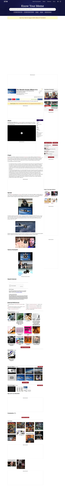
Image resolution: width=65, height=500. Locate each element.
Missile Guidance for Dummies (19, 304)
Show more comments (25, 417)
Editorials (49, 1)
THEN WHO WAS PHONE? (20, 334)
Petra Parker (46, 196)
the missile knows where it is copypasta (40, 136)
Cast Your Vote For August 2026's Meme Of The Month (32, 17)
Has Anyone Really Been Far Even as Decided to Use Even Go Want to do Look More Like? (19, 322)
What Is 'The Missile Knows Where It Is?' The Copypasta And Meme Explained (28, 103)
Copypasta (38, 124)
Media (43, 1)
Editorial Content (48, 12)
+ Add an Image (40, 385)
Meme (40, 120)
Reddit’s (20, 215)
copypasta (38, 132)
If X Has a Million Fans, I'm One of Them (36, 344)
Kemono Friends (46, 203)
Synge (47, 148)
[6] (16, 218)
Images (37, 12)
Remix (40, 124)
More (54, 1)
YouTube (38, 128)
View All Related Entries (25, 347)
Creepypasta (28, 320)
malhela (23, 94)
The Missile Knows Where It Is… (33, 304)
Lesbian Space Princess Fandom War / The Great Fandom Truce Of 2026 (54, 108)
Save (14, 99)
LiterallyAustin (26, 93)
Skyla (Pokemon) (53, 196)
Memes (41, 12)
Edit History (55, 142)
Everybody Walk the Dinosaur (28, 344)
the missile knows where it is (32, 305)
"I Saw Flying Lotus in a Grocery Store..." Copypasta (11, 344)
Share (10, 99)
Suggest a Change (48, 142)
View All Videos (25, 382)
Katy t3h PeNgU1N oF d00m (28, 334)
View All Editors (51, 157)
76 (40, 91)
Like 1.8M (40, 99)
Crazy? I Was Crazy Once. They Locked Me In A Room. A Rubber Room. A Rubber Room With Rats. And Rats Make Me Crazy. (36, 322)
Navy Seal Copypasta (11, 320)
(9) (50, 145)
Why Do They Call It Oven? (20, 344)
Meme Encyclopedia (36, 1)
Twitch (30, 233)
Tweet (18, 99)
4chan (41, 132)
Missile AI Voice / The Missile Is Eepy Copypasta (11, 359)
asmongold (38, 135)
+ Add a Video (40, 366)
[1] (42, 157)
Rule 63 (52, 203)
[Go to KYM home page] (6, 1)
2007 (37, 126)
